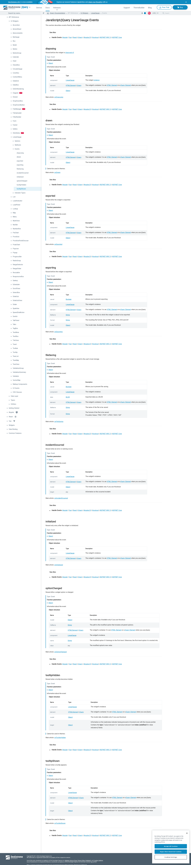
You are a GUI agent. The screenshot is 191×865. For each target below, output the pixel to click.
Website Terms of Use (71, 860)
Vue (70, 37)
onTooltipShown (59, 823)
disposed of (69, 53)
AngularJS (87, 37)
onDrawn (57, 172)
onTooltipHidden (60, 738)
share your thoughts (95, 2)
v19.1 (154, 13)
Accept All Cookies (171, 846)
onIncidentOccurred (61, 498)
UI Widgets (84, 13)
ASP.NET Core (117, 37)
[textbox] (23, 13)
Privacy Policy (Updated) (84, 860)
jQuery (25, 7)
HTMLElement (71, 85)
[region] (170, 846)
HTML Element (112, 85)
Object (50, 63)
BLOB (68, 397)
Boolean (68, 299)
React (75, 37)
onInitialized (58, 565)
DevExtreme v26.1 (14, 2)
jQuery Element (125, 85)
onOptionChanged (60, 652)
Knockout (95, 37)
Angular (65, 37)
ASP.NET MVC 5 (105, 37)
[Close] (187, 833)
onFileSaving (58, 421)
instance (96, 80)
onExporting (58, 332)
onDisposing (58, 97)
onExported (58, 244)
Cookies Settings (98, 860)
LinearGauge (95, 13)
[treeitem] (24, 17)
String (68, 315)
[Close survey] (186, 2)
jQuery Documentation (57, 13)
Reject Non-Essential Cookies (170, 852)
